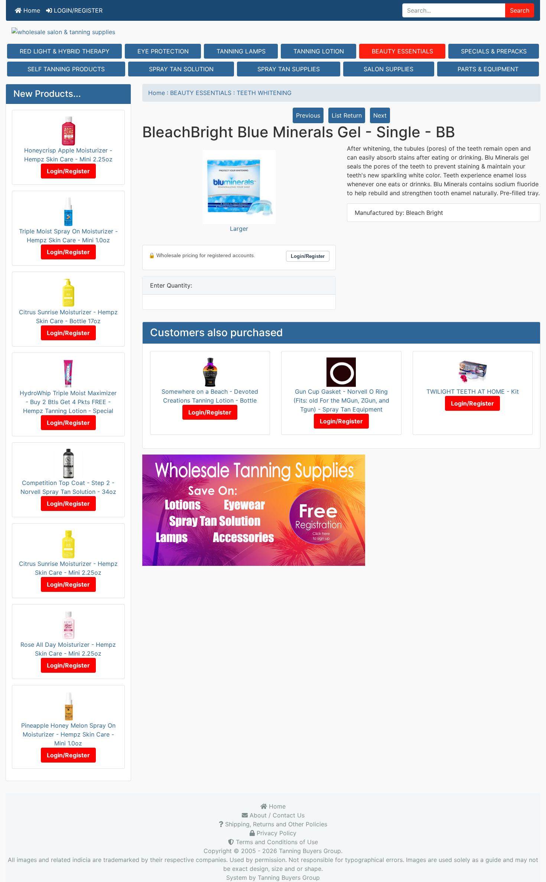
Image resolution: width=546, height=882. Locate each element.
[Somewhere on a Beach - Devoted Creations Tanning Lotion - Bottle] (210, 372)
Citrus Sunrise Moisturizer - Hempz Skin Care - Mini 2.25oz (68, 568)
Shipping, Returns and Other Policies (275, 824)
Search (519, 10)
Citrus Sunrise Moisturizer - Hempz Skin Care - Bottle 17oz (68, 316)
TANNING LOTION (318, 51)
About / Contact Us (276, 815)
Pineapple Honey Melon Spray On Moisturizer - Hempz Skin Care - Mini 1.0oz (68, 734)
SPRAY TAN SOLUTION (181, 69)
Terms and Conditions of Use (276, 842)
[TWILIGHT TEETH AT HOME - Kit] (472, 372)
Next (380, 115)
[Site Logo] (273, 31)
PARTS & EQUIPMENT (488, 69)
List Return (347, 115)
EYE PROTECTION (163, 51)
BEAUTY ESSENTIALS (402, 51)
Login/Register (68, 171)
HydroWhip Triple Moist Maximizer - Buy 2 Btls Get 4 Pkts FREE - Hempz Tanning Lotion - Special (68, 401)
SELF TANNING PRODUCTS (66, 69)
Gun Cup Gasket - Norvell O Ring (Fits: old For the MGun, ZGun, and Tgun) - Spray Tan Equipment (341, 400)
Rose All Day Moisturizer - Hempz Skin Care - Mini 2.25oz (68, 649)
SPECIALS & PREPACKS (494, 51)
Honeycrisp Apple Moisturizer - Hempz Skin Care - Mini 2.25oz (68, 155)
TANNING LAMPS (241, 51)
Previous (308, 115)
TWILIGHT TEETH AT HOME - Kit (472, 391)
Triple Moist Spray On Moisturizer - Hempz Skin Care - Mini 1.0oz (68, 235)
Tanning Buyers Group (310, 851)
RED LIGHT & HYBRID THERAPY (65, 51)
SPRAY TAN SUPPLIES (288, 69)
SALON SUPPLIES (388, 69)
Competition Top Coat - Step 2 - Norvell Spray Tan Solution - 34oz (68, 487)
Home (31, 10)
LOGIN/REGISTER (77, 10)
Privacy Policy (275, 833)
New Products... (47, 93)
